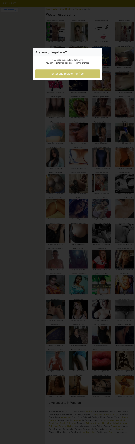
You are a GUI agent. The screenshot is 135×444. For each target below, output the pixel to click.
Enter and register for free (67, 73)
